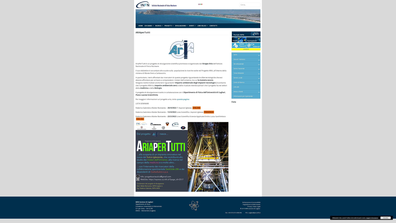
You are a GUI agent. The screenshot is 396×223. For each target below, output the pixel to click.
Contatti (213, 26)
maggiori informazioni (372, 218)
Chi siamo (148, 26)
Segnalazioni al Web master (251, 204)
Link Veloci (202, 26)
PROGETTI (168, 26)
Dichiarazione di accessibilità (251, 202)
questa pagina (183, 99)
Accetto (385, 218)
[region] (198, 16)
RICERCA (158, 26)
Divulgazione (180, 26)
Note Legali (256, 206)
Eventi (192, 26)
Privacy (249, 206)
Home (140, 26)
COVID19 (246, 49)
